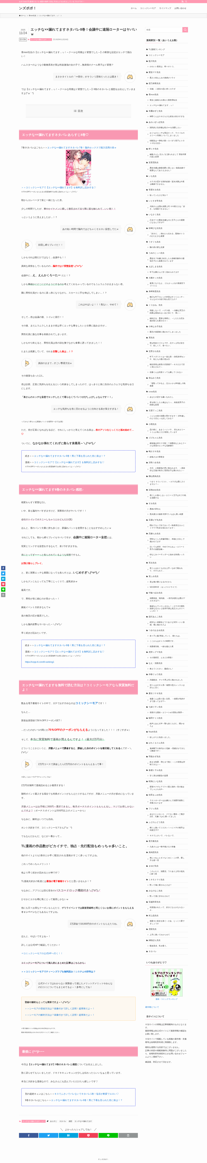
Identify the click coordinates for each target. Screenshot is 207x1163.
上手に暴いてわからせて (160, 935)
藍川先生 (153, 61)
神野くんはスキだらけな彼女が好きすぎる (167, 116)
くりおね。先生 (156, 305)
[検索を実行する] (185, 29)
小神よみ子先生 (156, 326)
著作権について (152, 1007)
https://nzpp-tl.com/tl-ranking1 (39, 662)
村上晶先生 (154, 915)
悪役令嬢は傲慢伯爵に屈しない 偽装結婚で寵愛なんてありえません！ (167, 169)
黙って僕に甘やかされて (160, 896)
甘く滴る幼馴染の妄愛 (159, 776)
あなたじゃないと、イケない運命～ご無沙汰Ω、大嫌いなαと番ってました (167, 815)
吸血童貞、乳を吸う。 (159, 946)
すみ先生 (153, 503)
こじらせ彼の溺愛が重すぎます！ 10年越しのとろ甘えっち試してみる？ (167, 417)
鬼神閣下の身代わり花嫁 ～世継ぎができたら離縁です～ (167, 749)
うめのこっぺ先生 (156, 253)
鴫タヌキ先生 (155, 451)
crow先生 (153, 391)
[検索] (186, 1)
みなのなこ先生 (156, 891)
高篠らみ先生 (155, 533)
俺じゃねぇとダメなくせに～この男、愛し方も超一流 (167, 859)
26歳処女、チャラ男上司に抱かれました (166, 680)
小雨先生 (153, 424)
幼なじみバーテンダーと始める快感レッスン (167, 556)
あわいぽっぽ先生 (156, 122)
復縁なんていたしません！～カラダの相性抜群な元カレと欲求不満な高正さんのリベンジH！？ (167, 608)
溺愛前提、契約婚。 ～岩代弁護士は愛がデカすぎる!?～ (167, 599)
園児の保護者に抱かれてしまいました (165, 332)
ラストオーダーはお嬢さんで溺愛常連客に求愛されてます (167, 801)
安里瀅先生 (154, 162)
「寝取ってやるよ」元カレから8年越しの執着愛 (167, 384)
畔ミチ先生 (154, 149)
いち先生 (153, 176)
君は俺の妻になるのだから (161, 582)
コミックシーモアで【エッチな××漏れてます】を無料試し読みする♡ (69, 462)
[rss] (182, 1)
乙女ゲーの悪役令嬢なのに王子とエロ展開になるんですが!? (167, 221)
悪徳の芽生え (155, 509)
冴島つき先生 (155, 462)
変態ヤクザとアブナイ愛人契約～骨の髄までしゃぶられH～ (167, 788)
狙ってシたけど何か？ (159, 195)
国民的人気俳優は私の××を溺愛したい (165, 128)
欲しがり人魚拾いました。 (161, 737)
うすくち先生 (155, 242)
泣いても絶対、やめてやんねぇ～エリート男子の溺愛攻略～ (167, 548)
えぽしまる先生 (156, 266)
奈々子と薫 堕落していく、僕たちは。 (165, 636)
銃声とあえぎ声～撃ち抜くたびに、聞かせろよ (167, 725)
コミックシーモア (156, 55)
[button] (28, 1135)
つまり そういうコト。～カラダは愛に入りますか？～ (167, 483)
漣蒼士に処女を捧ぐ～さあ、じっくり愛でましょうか (167, 922)
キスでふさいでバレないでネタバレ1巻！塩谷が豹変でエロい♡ (86, 1094)
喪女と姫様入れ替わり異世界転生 (163, 100)
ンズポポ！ (27, 8)
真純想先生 (154, 852)
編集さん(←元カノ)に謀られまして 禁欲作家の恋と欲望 (168, 155)
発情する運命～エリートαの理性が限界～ (167, 712)
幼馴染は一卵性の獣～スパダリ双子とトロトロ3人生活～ (167, 142)
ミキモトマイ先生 (156, 879)
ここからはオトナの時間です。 (162, 641)
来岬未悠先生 (155, 291)
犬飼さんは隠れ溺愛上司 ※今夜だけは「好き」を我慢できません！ (167, 207)
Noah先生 (153, 732)
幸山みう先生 (155, 378)
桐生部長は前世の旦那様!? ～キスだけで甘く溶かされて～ (167, 366)
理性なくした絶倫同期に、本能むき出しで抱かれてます (167, 540)
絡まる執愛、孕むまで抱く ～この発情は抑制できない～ (167, 763)
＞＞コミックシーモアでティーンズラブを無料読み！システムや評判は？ (58, 971)
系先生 (152, 337)
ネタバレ (62, 1121)
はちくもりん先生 (156, 743)
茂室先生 (153, 929)
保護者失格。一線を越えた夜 (161, 646)
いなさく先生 (155, 214)
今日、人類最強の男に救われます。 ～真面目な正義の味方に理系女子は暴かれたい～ (167, 469)
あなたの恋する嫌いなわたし (161, 397)
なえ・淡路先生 (156, 663)
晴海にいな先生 (156, 781)
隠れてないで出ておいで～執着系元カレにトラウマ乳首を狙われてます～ (167, 526)
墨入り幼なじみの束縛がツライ (162, 78)
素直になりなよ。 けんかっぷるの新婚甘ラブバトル (167, 284)
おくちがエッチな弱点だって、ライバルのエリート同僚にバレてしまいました (167, 134)
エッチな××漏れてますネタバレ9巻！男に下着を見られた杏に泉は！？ (69, 456)
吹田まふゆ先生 (156, 795)
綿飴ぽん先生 (155, 940)
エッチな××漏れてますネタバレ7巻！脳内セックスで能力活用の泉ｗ (81, 147)
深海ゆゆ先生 (155, 490)
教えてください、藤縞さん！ (161, 669)
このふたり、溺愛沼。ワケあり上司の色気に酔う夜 (167, 872)
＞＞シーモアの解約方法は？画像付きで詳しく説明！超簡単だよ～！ (60, 1015)
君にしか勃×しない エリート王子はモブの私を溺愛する (168, 496)
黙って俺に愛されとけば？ (161, 885)
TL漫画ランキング (157, 49)
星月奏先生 (154, 841)
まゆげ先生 (154, 866)
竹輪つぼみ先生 (156, 593)
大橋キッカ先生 (156, 278)
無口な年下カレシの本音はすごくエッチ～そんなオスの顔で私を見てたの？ (167, 298)
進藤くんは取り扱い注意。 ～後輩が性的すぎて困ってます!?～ (167, 700)
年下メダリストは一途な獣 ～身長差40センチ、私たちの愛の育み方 (167, 358)
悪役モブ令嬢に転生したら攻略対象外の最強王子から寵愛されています (167, 259)
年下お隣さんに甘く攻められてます (164, 272)
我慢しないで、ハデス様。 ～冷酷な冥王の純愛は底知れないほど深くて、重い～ (167, 312)
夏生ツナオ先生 (156, 693)
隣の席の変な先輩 (157, 247)
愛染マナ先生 (155, 72)
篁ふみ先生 (154, 576)
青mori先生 (154, 94)
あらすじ (53, 1121)
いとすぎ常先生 (156, 201)
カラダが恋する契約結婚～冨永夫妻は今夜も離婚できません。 (167, 183)
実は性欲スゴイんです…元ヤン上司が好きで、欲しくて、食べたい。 (167, 344)
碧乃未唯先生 (155, 83)
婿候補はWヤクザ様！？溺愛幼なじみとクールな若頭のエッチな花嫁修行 (168, 444)
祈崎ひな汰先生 (156, 228)
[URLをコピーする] (128, 1135)
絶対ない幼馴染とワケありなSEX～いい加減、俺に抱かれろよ (167, 623)
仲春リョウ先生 (156, 674)
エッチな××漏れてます (83, 1121)
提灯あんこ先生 (156, 616)
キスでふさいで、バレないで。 (162, 836)
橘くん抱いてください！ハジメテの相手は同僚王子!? (167, 829)
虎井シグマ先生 (156, 652)
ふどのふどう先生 (156, 822)
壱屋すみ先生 (155, 190)
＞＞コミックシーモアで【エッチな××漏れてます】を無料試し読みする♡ (58, 187)
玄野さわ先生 (155, 351)
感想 (70, 1121)
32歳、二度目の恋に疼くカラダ (162, 89)
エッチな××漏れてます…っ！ (41, 39)
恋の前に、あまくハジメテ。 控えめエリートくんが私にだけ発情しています (167, 431)
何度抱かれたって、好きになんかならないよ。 (167, 908)
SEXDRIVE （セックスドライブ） (164, 587)
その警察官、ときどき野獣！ (161, 658)
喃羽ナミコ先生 (156, 718)
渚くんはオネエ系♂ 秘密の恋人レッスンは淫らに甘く (167, 686)
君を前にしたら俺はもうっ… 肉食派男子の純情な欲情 (167, 403)
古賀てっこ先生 (156, 410)
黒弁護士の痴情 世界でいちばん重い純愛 (166, 514)
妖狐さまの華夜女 (157, 457)
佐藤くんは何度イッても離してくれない (166, 372)
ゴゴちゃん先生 (156, 438)
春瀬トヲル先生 (156, 770)
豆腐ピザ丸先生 (156, 520)
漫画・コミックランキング (167, 999)
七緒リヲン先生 (156, 707)
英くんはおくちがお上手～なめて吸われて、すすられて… (166, 569)
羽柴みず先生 (155, 756)
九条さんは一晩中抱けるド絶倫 (162, 847)
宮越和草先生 (155, 902)
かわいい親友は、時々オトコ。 (162, 67)
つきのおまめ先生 (156, 630)
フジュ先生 (154, 808)
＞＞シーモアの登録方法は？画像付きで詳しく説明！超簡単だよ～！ (60, 1008)
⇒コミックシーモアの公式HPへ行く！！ (42, 953)
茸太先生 (153, 563)
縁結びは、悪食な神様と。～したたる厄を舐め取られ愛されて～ (167, 319)
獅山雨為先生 (155, 476)
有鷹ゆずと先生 (156, 111)
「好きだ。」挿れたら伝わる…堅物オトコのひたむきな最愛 (167, 235)
